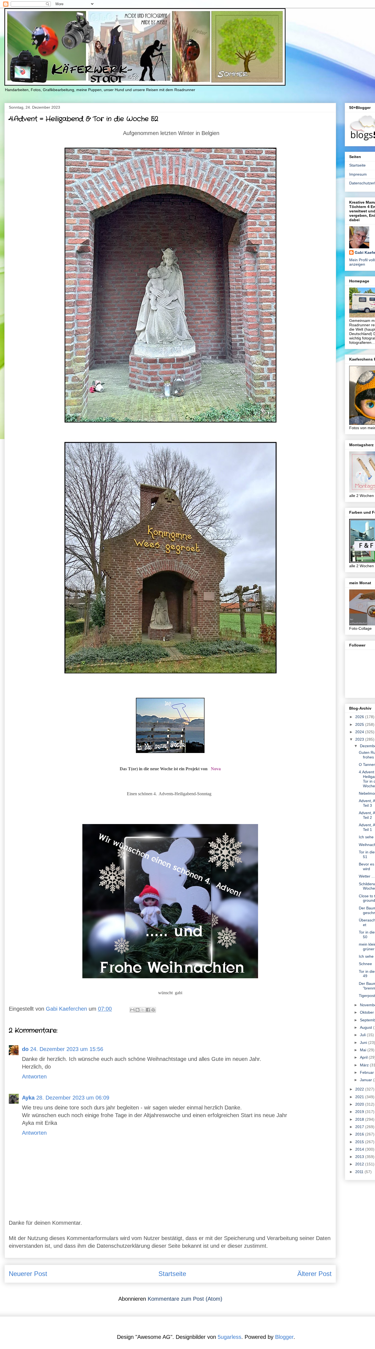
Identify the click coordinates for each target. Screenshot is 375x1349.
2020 (360, 1104)
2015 (360, 1142)
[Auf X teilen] (142, 1010)
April (364, 1057)
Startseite (172, 1273)
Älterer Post (314, 1273)
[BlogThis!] (137, 1010)
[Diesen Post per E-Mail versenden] (132, 1010)
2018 (360, 1119)
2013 (360, 1156)
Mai (363, 1050)
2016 (360, 1134)
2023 (360, 739)
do (25, 1049)
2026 (360, 717)
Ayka (28, 1098)
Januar (366, 1080)
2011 (360, 1172)
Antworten (34, 1076)
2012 (360, 1164)
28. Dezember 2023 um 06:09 (72, 1098)
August (366, 1027)
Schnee (365, 964)
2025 (360, 724)
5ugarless (229, 1337)
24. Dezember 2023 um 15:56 (66, 1049)
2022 (360, 1089)
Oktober (367, 1012)
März (365, 1065)
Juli (363, 1035)
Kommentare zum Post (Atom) (185, 1299)
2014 (360, 1149)
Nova (216, 768)
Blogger (284, 1337)
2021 (360, 1097)
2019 (360, 1111)
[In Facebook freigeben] (148, 1010)
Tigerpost (367, 995)
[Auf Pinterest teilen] (153, 1010)
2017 (360, 1127)
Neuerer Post (28, 1273)
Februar (367, 1072)
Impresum (358, 174)
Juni (364, 1042)
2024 (360, 732)
